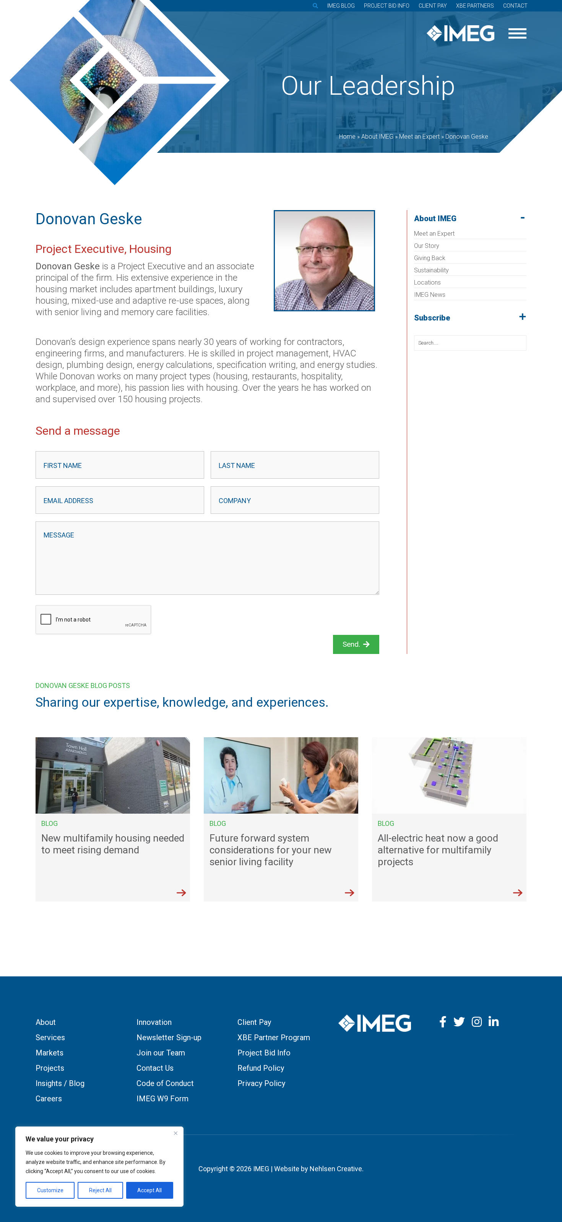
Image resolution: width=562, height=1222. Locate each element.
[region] (99, 1167)
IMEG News (429, 294)
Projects (50, 1068)
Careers (49, 1098)
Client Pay (433, 6)
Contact (515, 6)
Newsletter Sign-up (168, 1037)
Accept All (149, 1190)
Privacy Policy (261, 1083)
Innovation (154, 1022)
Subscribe (432, 317)
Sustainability (431, 270)
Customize (50, 1190)
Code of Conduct (165, 1083)
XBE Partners (475, 6)
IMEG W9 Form (162, 1098)
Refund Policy (260, 1068)
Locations (427, 282)
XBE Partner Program (273, 1037)
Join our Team (160, 1052)
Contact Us (155, 1068)
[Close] (175, 1133)
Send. (351, 644)
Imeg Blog (341, 6)
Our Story (426, 245)
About (46, 1022)
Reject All (100, 1190)
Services (50, 1037)
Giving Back (429, 258)
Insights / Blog (60, 1083)
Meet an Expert (434, 233)
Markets (49, 1052)
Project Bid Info (386, 6)
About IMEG (435, 218)
